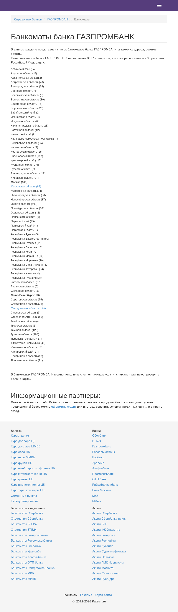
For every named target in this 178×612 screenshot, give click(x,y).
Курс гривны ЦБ (22, 479)
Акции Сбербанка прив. (109, 518)
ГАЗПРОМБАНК (58, 19)
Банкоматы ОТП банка (27, 562)
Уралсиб (98, 462)
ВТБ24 (96, 441)
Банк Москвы (101, 490)
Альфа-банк (100, 468)
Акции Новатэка (103, 557)
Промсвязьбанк (103, 473)
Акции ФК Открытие (106, 529)
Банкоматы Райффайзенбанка (33, 567)
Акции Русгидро (103, 578)
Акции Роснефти (104, 540)
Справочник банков (28, 19)
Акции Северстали (105, 573)
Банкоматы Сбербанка (27, 513)
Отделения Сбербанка (27, 518)
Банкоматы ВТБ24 (24, 524)
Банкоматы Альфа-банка (28, 557)
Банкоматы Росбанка (26, 546)
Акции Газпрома (103, 535)
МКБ (95, 495)
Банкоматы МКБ (22, 573)
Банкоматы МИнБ (23, 578)
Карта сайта (103, 594)
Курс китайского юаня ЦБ (29, 473)
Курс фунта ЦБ (21, 462)
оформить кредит (63, 406)
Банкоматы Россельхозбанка (31, 540)
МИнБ (96, 501)
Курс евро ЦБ (20, 451)
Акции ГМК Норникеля (108, 562)
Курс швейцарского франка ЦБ (33, 468)
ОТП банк (99, 479)
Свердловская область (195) (28, 308)
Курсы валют (20, 435)
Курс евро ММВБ (23, 457)
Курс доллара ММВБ (25, 446)
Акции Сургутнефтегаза (109, 551)
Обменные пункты (24, 495)
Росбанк (98, 457)
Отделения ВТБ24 (24, 529)
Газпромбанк (101, 446)
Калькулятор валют (24, 501)
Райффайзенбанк (105, 484)
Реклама (86, 594)
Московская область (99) (26, 186)
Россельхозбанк (103, 451)
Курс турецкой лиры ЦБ (27, 490)
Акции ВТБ (99, 524)
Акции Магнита (103, 567)
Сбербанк (99, 435)
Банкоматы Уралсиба (26, 551)
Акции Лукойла (102, 546)
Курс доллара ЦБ (23, 441)
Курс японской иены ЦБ (28, 484)
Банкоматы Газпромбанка (29, 535)
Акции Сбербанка (104, 513)
